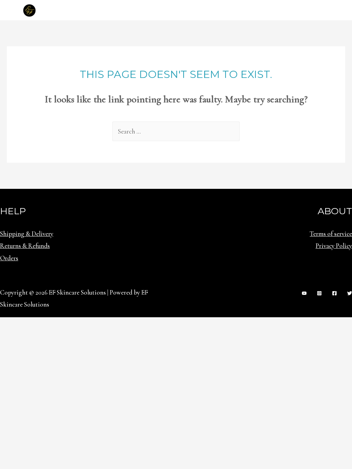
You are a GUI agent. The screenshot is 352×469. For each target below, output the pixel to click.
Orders (9, 258)
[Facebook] (334, 293)
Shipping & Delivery (26, 234)
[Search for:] (176, 131)
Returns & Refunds (25, 246)
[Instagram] (319, 293)
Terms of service (331, 234)
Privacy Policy (334, 246)
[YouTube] (304, 293)
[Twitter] (349, 293)
